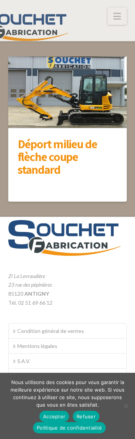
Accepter (54, 416)
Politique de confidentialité (69, 428)
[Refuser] (125, 406)
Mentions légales (37, 346)
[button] (117, 16)
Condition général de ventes (50, 331)
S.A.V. (23, 361)
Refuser (86, 416)
